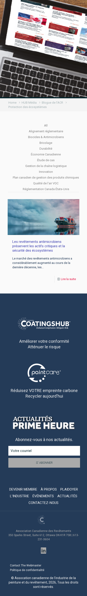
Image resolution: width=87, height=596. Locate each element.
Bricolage (45, 143)
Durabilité (45, 148)
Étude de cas (46, 160)
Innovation (46, 171)
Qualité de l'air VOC (45, 183)
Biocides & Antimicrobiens (46, 137)
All (46, 125)
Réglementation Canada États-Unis (46, 189)
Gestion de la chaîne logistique (46, 166)
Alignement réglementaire (46, 131)
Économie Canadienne (46, 154)
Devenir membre (23, 489)
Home (12, 102)
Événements (43, 496)
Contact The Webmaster (25, 565)
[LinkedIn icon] (43, 550)
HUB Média (29, 102)
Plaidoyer (69, 489)
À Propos (49, 489)
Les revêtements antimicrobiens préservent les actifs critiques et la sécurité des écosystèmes (38, 246)
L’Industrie (19, 496)
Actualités (67, 496)
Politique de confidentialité (27, 570)
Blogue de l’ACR (52, 102)
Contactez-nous (43, 503)
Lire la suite (68, 279)
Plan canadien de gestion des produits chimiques (46, 177)
